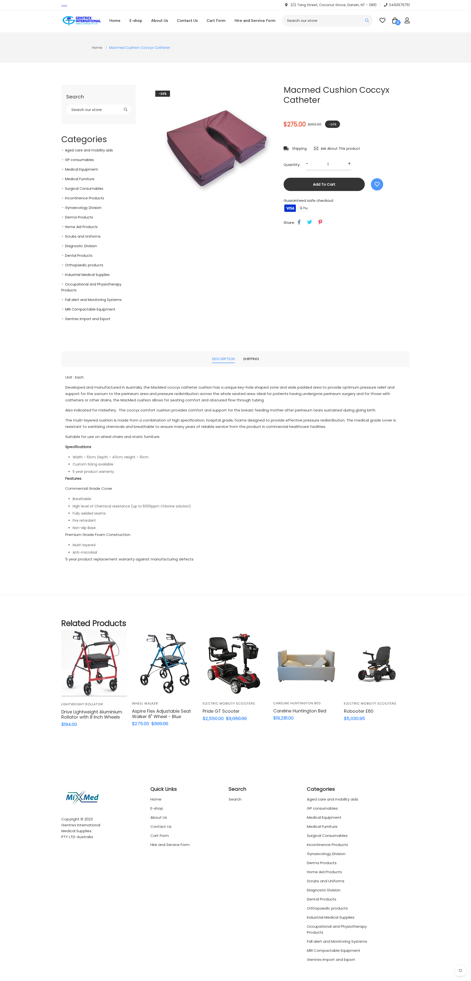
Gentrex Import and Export (87, 318)
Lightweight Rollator (82, 704)
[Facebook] (299, 222)
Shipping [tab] (251, 358)
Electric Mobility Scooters (229, 703)
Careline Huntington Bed (297, 703)
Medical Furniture (79, 179)
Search (235, 799)
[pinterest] (320, 222)
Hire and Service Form (254, 20)
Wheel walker (145, 703)
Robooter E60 (358, 711)
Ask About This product (340, 148)
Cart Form (216, 20)
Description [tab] (223, 358)
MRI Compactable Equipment (90, 309)
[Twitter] (309, 222)
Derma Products (79, 217)
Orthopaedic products (84, 265)
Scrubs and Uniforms (83, 236)
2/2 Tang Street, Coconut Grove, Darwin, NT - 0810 (333, 4)
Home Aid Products (81, 226)
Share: (289, 222)
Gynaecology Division (83, 207)
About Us (159, 20)
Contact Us (187, 20)
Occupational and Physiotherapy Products (337, 929)
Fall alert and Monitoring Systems (93, 299)
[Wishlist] (377, 184)
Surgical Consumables (84, 188)
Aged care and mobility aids (89, 150)
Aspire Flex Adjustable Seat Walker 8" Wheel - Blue (161, 714)
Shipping (299, 148)
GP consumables (79, 159)
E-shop (135, 20)
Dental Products (78, 255)
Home (114, 20)
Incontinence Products (84, 198)
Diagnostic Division (81, 246)
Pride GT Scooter (221, 711)
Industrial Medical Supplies (87, 274)
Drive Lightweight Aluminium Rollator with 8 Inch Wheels (91, 714)
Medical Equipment (81, 169)
